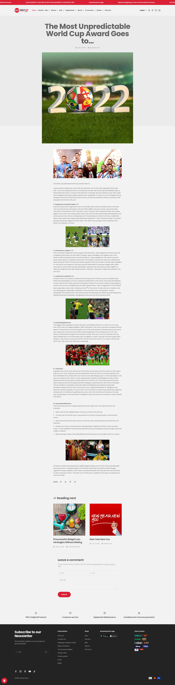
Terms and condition (65, 649)
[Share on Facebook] (61, 482)
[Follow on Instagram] (20, 671)
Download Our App (64, 2)
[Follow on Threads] (25, 671)
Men (46, 10)
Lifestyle (41, 10)
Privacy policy (63, 656)
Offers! (34, 10)
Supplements (69, 10)
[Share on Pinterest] (70, 482)
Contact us (62, 639)
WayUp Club (62, 653)
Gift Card (108, 10)
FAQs (59, 660)
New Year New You (100, 539)
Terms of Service (109, 564)
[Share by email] (75, 482)
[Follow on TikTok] (34, 671)
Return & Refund (63, 646)
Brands (99, 10)
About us (61, 636)
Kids (60, 10)
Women (53, 10)
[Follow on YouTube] (30, 671)
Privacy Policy (96, 564)
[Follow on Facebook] (16, 671)
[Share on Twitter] (65, 482)
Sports (80, 10)
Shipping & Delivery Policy (67, 643)
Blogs (60, 663)
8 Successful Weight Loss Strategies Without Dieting (67, 541)
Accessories (89, 10)
